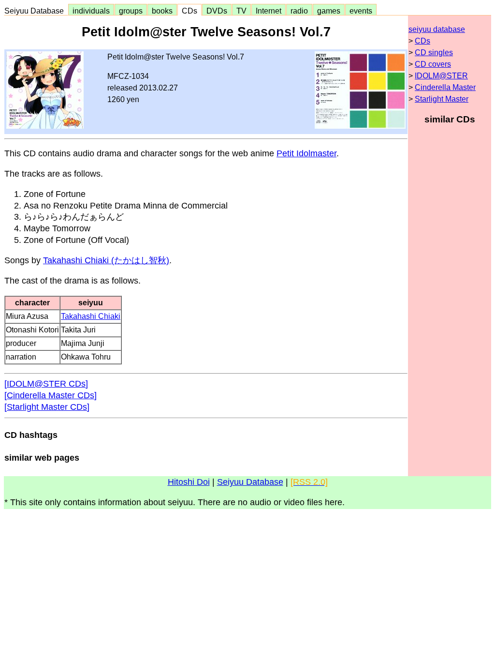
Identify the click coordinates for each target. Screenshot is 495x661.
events (361, 10)
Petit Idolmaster (306, 153)
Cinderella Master (445, 87)
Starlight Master (441, 99)
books (162, 10)
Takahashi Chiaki (90, 316)
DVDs (217, 10)
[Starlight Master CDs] (46, 407)
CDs (189, 10)
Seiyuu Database (36, 10)
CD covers (433, 64)
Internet (268, 10)
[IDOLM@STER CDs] (46, 384)
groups (130, 10)
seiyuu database (436, 29)
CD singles (434, 52)
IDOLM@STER (441, 76)
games (328, 10)
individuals (91, 10)
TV (241, 10)
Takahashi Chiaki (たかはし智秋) (106, 260)
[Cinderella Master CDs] (50, 395)
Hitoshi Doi (189, 482)
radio (299, 10)
